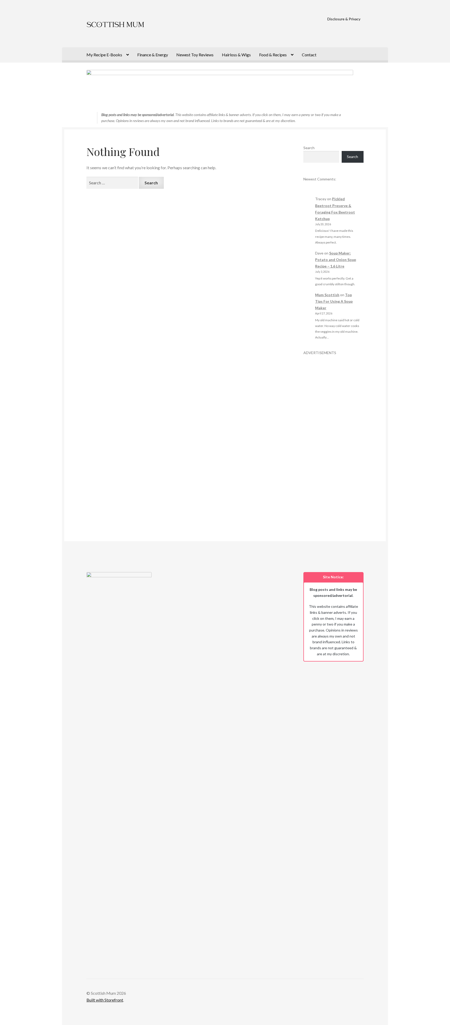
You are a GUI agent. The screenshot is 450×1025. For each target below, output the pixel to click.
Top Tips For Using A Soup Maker (334, 301)
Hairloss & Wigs (236, 54)
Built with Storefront (104, 999)
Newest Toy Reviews (195, 54)
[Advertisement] (333, 434)
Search (309, 147)
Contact (309, 54)
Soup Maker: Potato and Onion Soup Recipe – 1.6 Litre (335, 259)
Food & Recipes (273, 54)
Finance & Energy (152, 54)
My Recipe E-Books (104, 54)
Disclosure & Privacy (343, 19)
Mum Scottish (327, 295)
